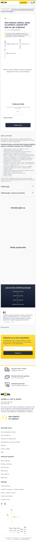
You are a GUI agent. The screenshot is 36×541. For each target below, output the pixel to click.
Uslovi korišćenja (5, 435)
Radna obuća (32, 8)
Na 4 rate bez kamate (17, 377)
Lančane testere (5, 486)
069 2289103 (13, 417)
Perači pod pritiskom (7, 496)
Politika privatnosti (6, 464)
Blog (2, 452)
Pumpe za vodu (5, 499)
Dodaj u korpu (18, 125)
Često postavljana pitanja (8, 432)
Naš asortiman (5, 474)
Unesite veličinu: (8, 117)
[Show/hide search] (29, 2)
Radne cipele (5, 9)
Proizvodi (23, 2)
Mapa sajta (4, 477)
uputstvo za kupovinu (15, 179)
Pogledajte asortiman (17, 370)
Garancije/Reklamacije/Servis (19, 385)
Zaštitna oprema (22, 8)
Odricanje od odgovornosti (8, 438)
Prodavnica (13, 8)
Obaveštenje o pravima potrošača (10, 442)
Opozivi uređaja (5, 448)
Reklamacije (4, 470)
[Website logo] (4, 2)
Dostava (3, 445)
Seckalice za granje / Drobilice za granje (12, 489)
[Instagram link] (5, 503)
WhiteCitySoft (25, 539)
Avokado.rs (17, 539)
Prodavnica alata (5, 8)
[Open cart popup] (31, 2)
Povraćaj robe (5, 467)
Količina (18, 111)
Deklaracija (5, 186)
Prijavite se (18, 353)
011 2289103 (13, 419)
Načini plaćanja (5, 460)
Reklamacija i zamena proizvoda (13, 193)
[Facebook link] (2, 503)
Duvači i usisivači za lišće (8, 492)
